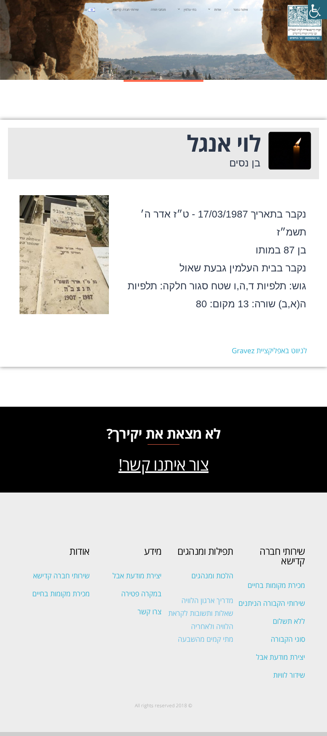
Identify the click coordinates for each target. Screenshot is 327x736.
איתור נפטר (240, 9)
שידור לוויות (289, 675)
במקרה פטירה (269, 9)
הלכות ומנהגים (212, 575)
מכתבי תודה (158, 9)
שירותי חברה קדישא (126, 9)
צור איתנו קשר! (163, 464)
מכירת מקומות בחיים (276, 585)
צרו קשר (150, 611)
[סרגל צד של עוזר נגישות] (317, 9)
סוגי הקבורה (288, 639)
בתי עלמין (190, 9)
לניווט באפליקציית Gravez (269, 350)
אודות (217, 9)
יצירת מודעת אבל (280, 657)
